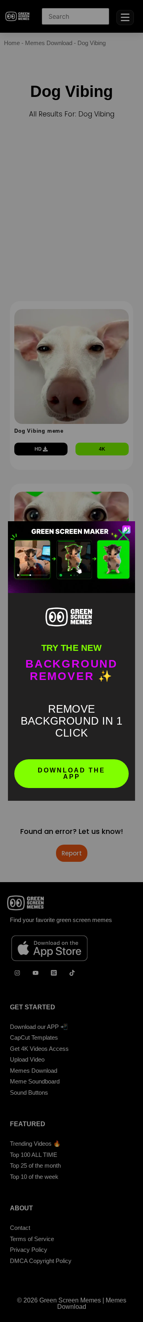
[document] (71, 661)
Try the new (71, 648)
